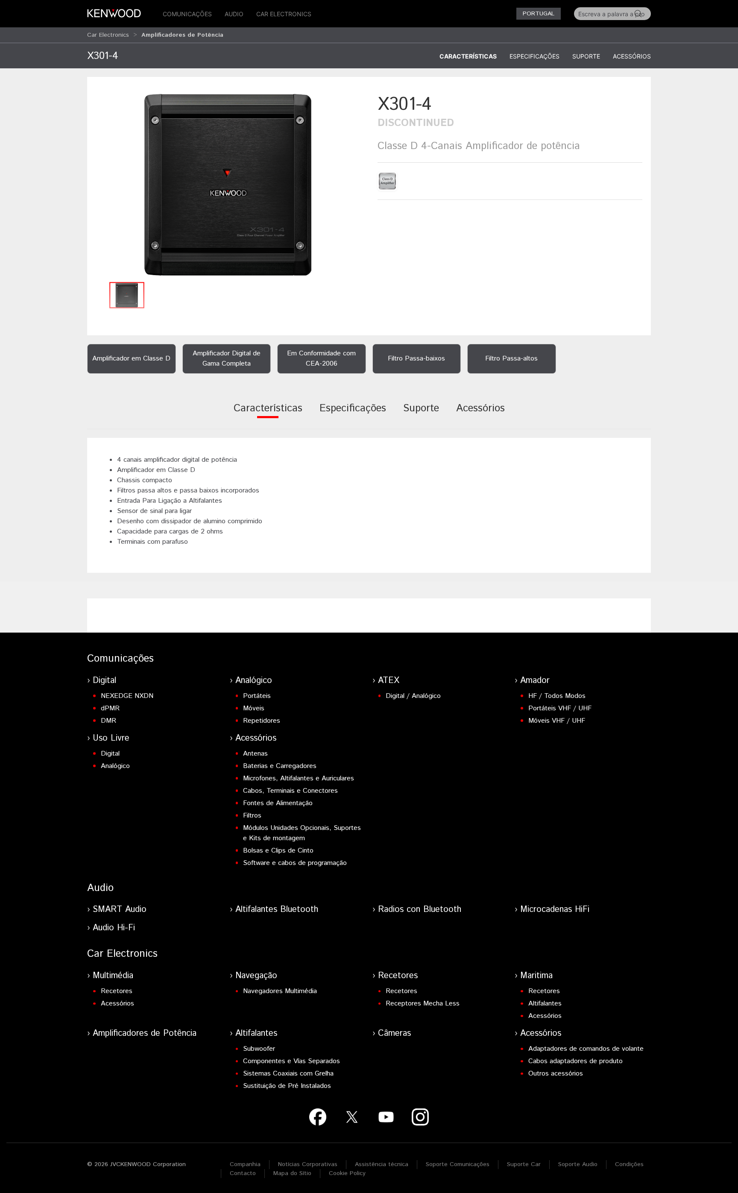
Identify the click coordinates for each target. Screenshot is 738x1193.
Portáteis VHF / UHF (560, 708)
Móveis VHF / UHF (556, 721)
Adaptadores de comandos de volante (586, 1049)
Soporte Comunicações (457, 1164)
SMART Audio (119, 909)
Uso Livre (111, 738)
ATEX (388, 680)
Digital (104, 680)
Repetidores (261, 721)
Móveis (253, 708)
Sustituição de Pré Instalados (287, 1086)
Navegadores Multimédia (280, 991)
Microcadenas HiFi (554, 909)
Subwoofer (259, 1049)
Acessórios (632, 56)
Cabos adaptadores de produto (575, 1061)
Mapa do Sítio (292, 1173)
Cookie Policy (347, 1173)
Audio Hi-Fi (114, 928)
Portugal (538, 13)
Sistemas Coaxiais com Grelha (288, 1074)
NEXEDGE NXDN (127, 696)
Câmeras (394, 1033)
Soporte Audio (577, 1164)
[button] (228, 185)
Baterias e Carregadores (279, 766)
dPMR (110, 708)
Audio (234, 14)
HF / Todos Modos (557, 696)
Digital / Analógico (413, 696)
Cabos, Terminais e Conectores (290, 791)
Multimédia (113, 976)
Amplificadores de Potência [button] (182, 35)
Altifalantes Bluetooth (276, 909)
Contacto (243, 1173)
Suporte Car (524, 1164)
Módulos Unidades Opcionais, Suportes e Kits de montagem (302, 833)
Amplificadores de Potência (144, 1033)
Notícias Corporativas (307, 1164)
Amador (535, 680)
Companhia (245, 1164)
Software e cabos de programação (295, 863)
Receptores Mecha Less (423, 1003)
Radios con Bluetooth (419, 909)
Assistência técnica (381, 1164)
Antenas (255, 754)
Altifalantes (545, 1003)
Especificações (534, 56)
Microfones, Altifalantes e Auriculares (298, 778)
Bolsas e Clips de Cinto (278, 851)
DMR (108, 721)
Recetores (116, 991)
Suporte (586, 56)
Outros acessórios (555, 1074)
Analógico (253, 680)
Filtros (252, 816)
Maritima (536, 976)
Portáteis (257, 696)
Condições (629, 1164)
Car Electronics (283, 14)
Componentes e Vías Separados (291, 1061)
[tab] (268, 414)
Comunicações (187, 14)
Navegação (256, 976)
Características (468, 56)
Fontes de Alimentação (278, 803)
